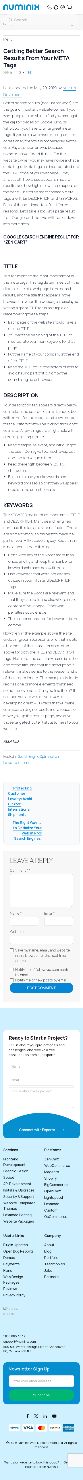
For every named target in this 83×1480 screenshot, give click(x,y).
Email (49, 913)
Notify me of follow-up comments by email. (42, 972)
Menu (7, 39)
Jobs (48, 1270)
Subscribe (41, 1395)
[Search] (41, 19)
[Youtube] (54, 1416)
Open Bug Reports (18, 1251)
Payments (11, 1264)
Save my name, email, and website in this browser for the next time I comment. (42, 955)
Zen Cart (51, 1159)
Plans (7, 1270)
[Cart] (69, 7)
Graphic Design (15, 1171)
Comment (20, 870)
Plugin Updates (15, 1244)
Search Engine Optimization (38, 756)
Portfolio (51, 1257)
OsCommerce (55, 1216)
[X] (36, 1416)
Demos (9, 1257)
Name (16, 913)
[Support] (55, 7)
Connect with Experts (37, 1129)
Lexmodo (51, 1203)
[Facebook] (28, 1416)
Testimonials (54, 1264)
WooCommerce (57, 1165)
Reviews (10, 1288)
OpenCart (52, 1191)
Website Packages (18, 1221)
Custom (50, 1210)
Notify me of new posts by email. (41, 980)
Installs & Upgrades (19, 1190)
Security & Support (18, 1196)
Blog (48, 1251)
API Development (17, 1183)
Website (17, 932)
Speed (8, 1177)
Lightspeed (53, 1197)
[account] (63, 7)
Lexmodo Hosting (17, 1214)
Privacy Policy (14, 1295)
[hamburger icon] (77, 7)
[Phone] (49, 7)
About (49, 1244)
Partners (51, 1276)
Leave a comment (16, 762)
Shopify (50, 1178)
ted (29, 72)
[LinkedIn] (45, 1416)
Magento (51, 1171)
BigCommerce (56, 1184)
